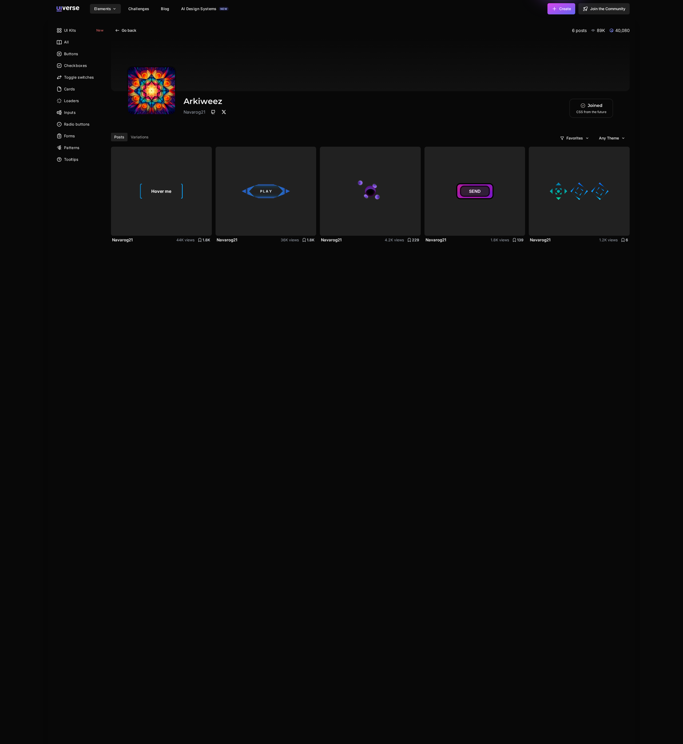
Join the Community (607, 8)
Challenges (138, 8)
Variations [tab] (140, 137)
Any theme (609, 138)
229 (415, 240)
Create (565, 8)
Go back (129, 30)
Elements (102, 8)
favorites (574, 138)
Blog (165, 8)
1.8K (206, 240)
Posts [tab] (119, 137)
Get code (198, 228)
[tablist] (131, 137)
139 (520, 240)
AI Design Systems (204, 8)
